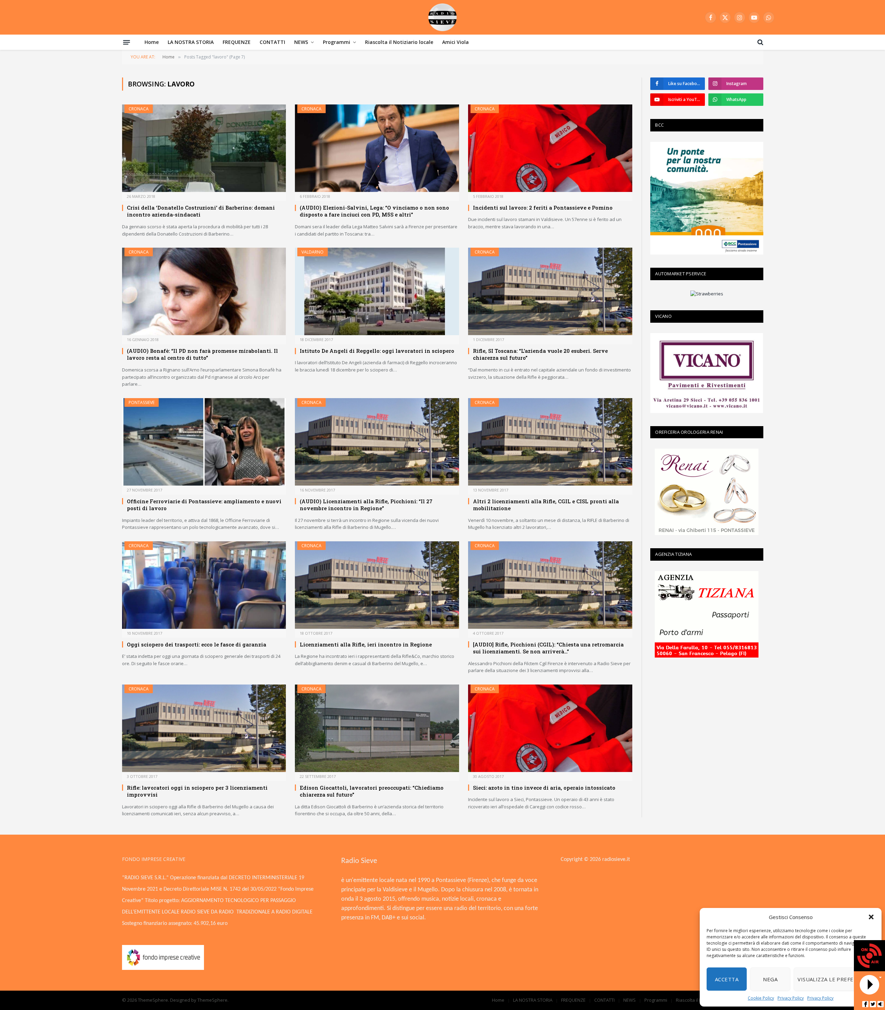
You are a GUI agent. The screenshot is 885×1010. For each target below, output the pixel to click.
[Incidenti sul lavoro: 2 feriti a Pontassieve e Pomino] (550, 148)
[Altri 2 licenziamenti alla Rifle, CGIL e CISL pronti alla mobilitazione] (550, 442)
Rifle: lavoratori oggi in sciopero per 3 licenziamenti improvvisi (197, 791)
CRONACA (139, 109)
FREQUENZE (237, 42)
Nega (770, 979)
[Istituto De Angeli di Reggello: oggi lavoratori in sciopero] (377, 291)
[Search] (759, 42)
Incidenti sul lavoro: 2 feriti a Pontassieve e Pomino (543, 207)
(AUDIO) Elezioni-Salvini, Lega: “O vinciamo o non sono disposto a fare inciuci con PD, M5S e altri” (374, 211)
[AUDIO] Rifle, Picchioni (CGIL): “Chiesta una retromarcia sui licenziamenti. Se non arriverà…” (548, 648)
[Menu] (126, 42)
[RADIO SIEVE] (442, 17)
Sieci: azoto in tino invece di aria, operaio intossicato (544, 787)
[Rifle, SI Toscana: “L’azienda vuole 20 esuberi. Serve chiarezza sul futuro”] (550, 291)
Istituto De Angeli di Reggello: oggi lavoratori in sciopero (377, 350)
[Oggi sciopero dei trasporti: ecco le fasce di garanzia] (204, 585)
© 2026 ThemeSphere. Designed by (159, 1000)
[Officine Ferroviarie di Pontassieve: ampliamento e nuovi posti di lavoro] (204, 442)
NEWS (301, 42)
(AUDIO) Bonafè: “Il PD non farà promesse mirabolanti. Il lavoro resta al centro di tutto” (202, 354)
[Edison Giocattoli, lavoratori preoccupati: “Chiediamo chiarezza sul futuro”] (377, 728)
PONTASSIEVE (142, 402)
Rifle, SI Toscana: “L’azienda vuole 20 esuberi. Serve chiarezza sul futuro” (540, 354)
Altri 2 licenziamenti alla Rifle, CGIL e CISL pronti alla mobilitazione (546, 505)
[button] (871, 916)
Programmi (336, 42)
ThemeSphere (212, 1000)
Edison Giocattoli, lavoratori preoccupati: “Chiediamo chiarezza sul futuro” (372, 791)
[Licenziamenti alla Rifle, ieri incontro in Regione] (377, 585)
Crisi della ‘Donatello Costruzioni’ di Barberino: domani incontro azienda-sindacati (201, 211)
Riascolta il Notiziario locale (399, 42)
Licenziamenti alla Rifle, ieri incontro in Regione (366, 644)
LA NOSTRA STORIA (191, 42)
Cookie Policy (761, 998)
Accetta (726, 979)
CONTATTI (272, 42)
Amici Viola (455, 42)
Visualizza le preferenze (834, 979)
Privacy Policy (790, 998)
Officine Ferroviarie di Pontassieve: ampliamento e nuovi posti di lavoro (204, 505)
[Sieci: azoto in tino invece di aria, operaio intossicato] (550, 728)
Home (152, 42)
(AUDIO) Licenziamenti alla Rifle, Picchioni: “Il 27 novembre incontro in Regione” (366, 505)
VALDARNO (312, 252)
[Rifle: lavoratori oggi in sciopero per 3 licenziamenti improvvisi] (204, 728)
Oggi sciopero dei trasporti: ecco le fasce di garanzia (196, 644)
